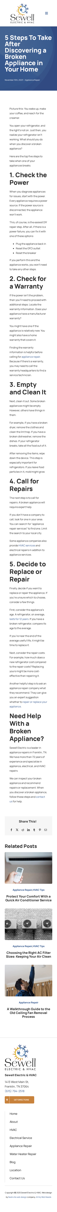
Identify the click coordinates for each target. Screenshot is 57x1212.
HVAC (13, 1130)
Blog (13, 1162)
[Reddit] (23, 830)
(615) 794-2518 (14, 1091)
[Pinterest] (40, 830)
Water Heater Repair (23, 1154)
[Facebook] (11, 830)
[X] (17, 830)
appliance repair (31, 356)
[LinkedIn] (28, 830)
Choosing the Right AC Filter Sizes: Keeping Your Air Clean (28, 955)
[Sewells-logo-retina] (22, 4)
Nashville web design (17, 1197)
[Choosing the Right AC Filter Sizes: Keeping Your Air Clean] (28, 910)
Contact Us (17, 1178)
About (14, 1122)
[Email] (45, 830)
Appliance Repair (32, 80)
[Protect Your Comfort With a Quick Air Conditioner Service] (28, 854)
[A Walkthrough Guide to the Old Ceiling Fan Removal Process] (28, 967)
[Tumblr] (34, 830)
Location (15, 1170)
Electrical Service (21, 1138)
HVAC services (27, 545)
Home (13, 1114)
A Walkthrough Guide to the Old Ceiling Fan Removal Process (28, 1013)
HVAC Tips (38, 890)
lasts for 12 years (19, 619)
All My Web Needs (43, 1197)
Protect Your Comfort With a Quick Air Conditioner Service (28, 898)
